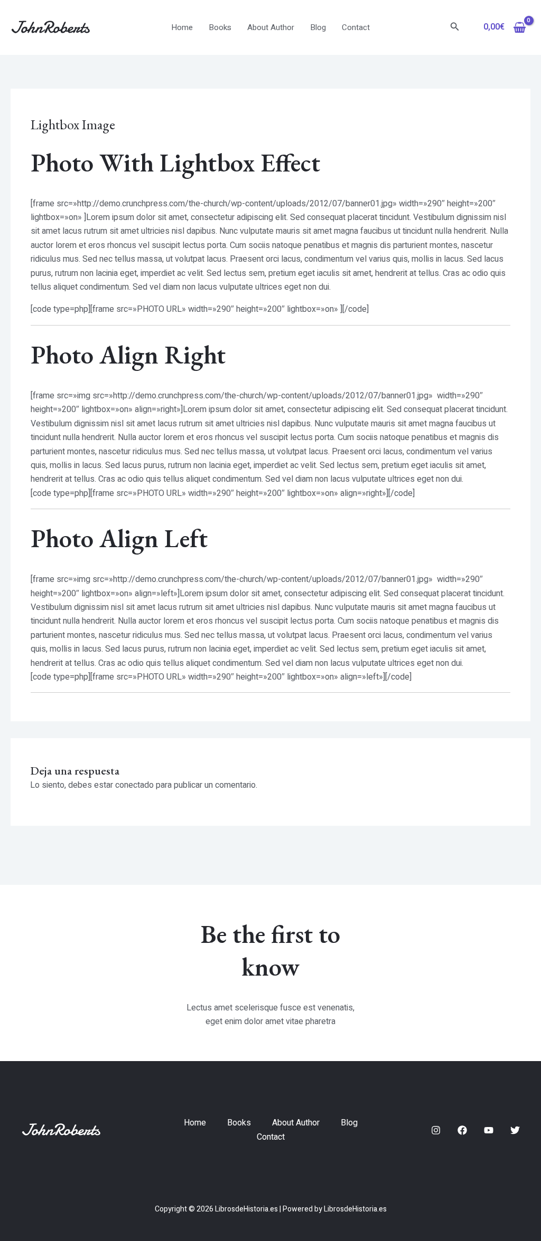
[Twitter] (515, 1130)
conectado (134, 785)
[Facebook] (462, 1130)
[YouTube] (488, 1130)
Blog (318, 27)
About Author (270, 27)
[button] (455, 27)
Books (220, 27)
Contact (356, 27)
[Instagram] (436, 1130)
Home (182, 27)
